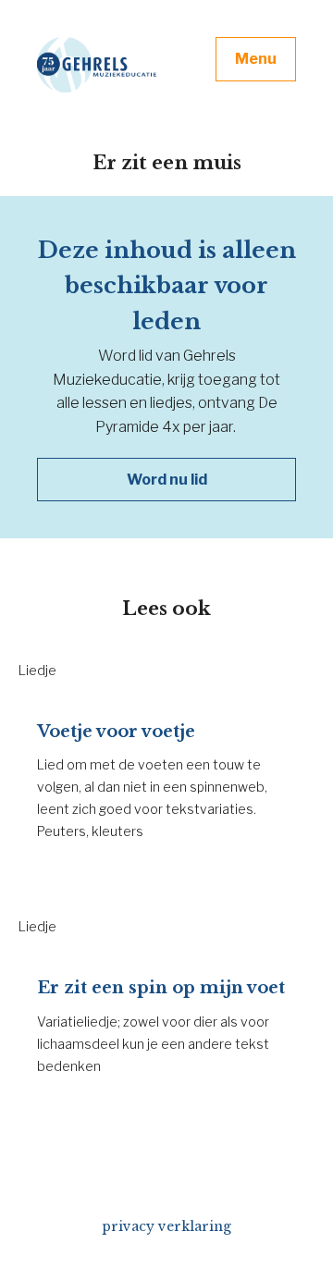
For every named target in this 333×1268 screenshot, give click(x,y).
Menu (256, 59)
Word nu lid (167, 479)
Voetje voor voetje (116, 731)
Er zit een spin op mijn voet (161, 988)
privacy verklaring (166, 1226)
